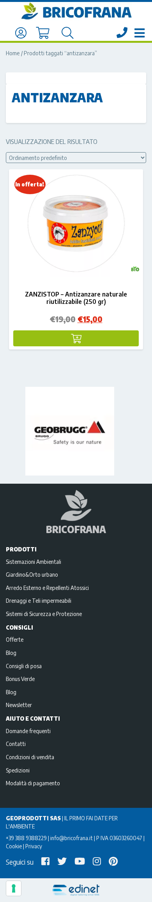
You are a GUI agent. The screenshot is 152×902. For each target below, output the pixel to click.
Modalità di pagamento (33, 782)
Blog (11, 652)
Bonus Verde (20, 678)
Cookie (14, 845)
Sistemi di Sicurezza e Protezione (44, 613)
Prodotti (21, 549)
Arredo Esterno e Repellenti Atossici (47, 587)
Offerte (14, 639)
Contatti (16, 743)
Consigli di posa (24, 665)
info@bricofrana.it (71, 837)
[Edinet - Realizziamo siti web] (76, 890)
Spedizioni (18, 770)
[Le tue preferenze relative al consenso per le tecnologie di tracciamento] (13, 888)
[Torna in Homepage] (76, 11)
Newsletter (19, 704)
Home (13, 52)
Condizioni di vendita (30, 756)
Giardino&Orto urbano (32, 574)
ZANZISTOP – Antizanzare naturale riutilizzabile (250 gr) (76, 297)
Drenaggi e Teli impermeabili (38, 600)
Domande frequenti (28, 730)
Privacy (33, 845)
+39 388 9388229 (26, 837)
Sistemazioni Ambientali (33, 561)
